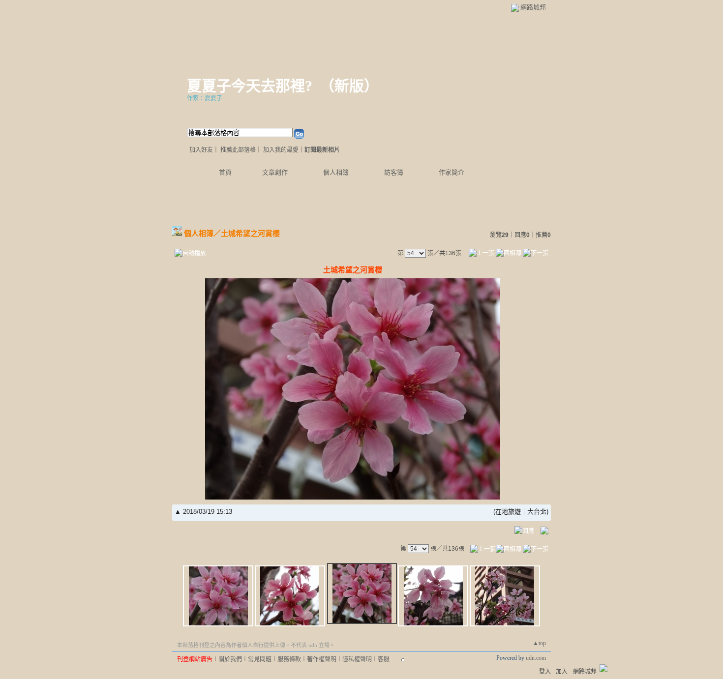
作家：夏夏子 (204, 98)
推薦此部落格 (238, 150)
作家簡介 (451, 172)
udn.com (536, 657)
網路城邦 (533, 7)
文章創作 (275, 172)
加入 (562, 671)
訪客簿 (393, 172)
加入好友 (201, 150)
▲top (539, 643)
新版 (349, 86)
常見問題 (259, 659)
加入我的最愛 (281, 150)
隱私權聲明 (357, 659)
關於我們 (230, 659)
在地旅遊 (508, 511)
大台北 (536, 511)
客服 (384, 659)
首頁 (225, 172)
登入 (545, 671)
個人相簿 (336, 172)
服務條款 (289, 659)
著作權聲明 (321, 659)
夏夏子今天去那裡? (249, 86)
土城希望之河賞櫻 (250, 233)
